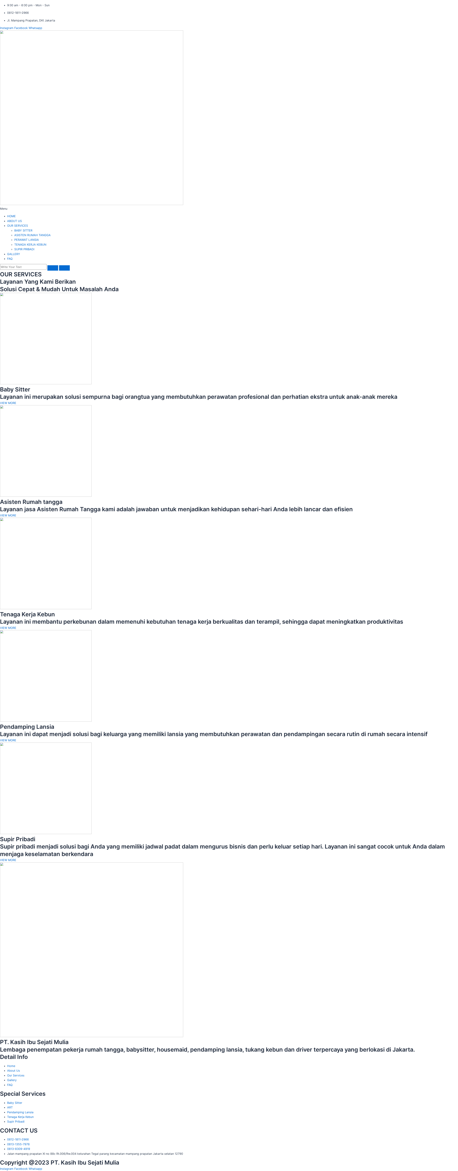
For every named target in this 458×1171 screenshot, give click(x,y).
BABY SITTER (23, 230)
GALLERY (13, 254)
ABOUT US (14, 221)
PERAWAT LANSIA (26, 239)
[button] (229, 208)
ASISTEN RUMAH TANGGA (32, 235)
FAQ (10, 258)
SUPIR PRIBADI (24, 249)
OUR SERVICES (17, 225)
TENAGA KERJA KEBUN (30, 244)
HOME (11, 216)
